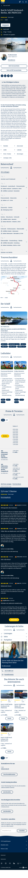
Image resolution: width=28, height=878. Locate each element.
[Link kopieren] (8, 76)
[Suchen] (23, 2)
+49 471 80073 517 (12, 56)
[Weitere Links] (20, 2)
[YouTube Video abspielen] (13, 45)
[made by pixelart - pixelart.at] (23, 867)
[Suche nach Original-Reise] (5, 25)
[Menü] (26, 2)
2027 (7, 420)
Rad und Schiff (6, 5)
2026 (3, 420)
